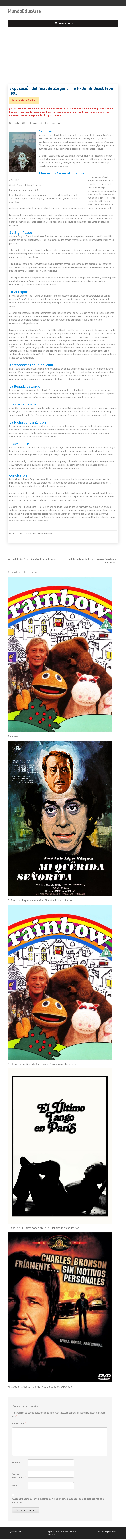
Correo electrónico (19, 1475)
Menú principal (66, 23)
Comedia (41, 533)
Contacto (51, 1534)
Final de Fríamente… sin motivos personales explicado (40, 1386)
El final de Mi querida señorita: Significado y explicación (40, 900)
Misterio (48, 533)
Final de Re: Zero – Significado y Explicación (32, 559)
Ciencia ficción (30, 533)
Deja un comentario (53, 123)
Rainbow (13, 736)
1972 (15, 533)
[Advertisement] (63, 55)
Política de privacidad (107, 1531)
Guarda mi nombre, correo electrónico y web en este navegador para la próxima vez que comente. (58, 1500)
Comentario (19, 1423)
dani (35, 123)
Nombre (17, 1462)
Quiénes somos (17, 1531)
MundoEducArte (24, 11)
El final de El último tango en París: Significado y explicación (43, 1228)
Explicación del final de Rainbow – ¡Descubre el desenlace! (42, 1064)
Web (14, 1485)
